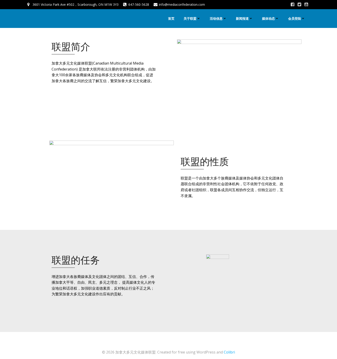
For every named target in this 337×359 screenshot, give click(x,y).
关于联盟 (190, 18)
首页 (171, 18)
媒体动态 (268, 18)
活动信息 (216, 18)
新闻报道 (242, 18)
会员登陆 (294, 18)
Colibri (229, 352)
